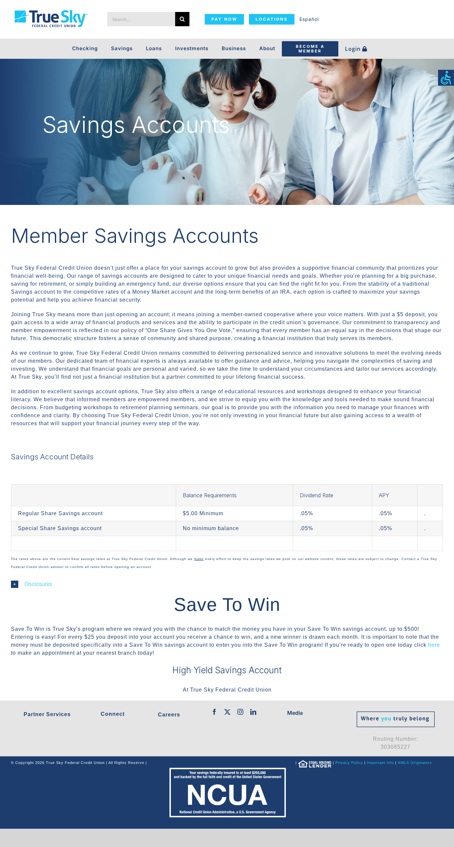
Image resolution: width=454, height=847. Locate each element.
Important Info (380, 763)
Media (295, 712)
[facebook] (214, 712)
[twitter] (227, 712)
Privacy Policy (349, 763)
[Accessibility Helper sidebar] (446, 78)
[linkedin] (253, 712)
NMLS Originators (415, 763)
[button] (227, 584)
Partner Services (47, 714)
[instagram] (240, 712)
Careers (169, 714)
